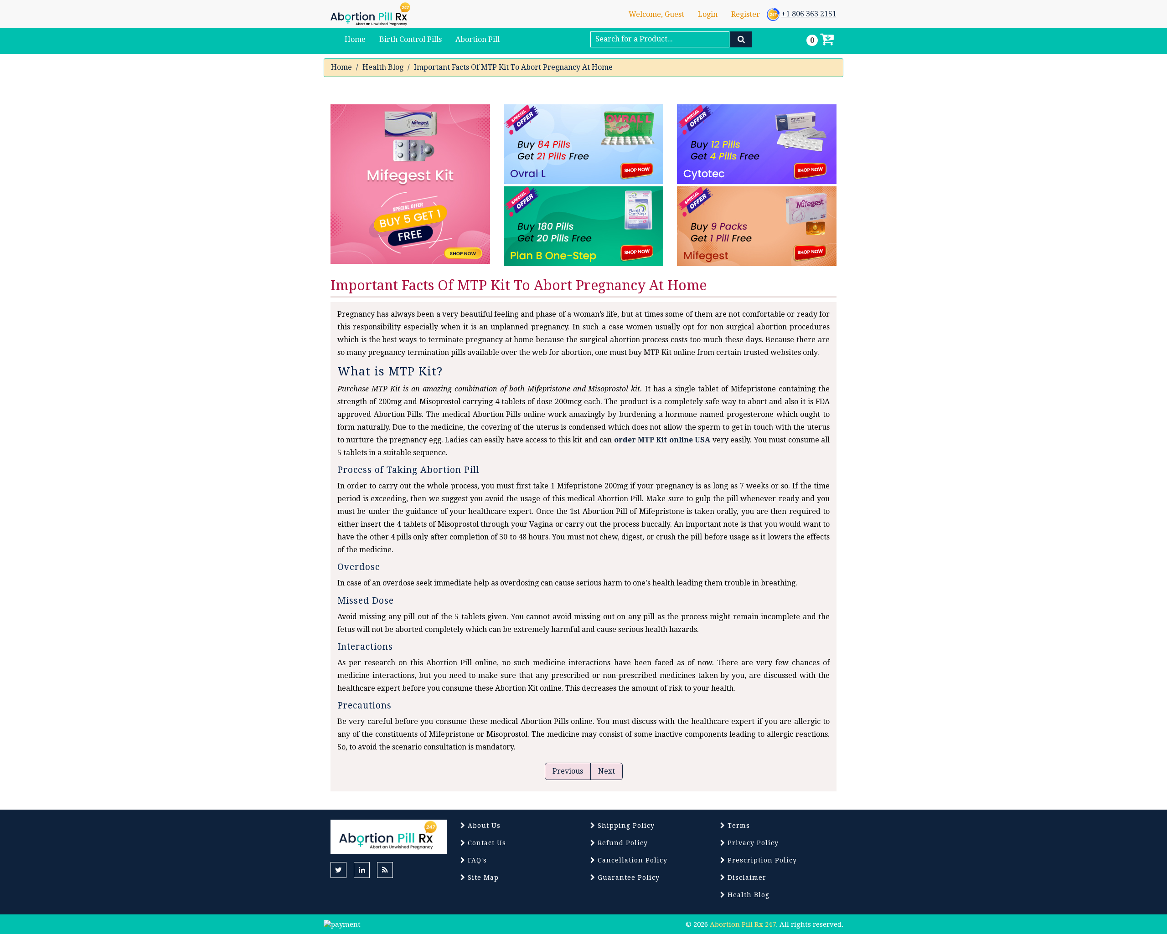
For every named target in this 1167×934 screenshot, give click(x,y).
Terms (737, 825)
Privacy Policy (752, 843)
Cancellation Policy (631, 860)
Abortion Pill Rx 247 (743, 924)
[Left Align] (741, 39)
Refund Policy (621, 843)
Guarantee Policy (627, 877)
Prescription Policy (761, 860)
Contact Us (485, 843)
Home (341, 67)
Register (745, 14)
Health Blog (382, 67)
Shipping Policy (625, 825)
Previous (568, 771)
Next (606, 771)
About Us (483, 825)
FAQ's (476, 860)
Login (708, 14)
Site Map (482, 877)
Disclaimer (745, 877)
